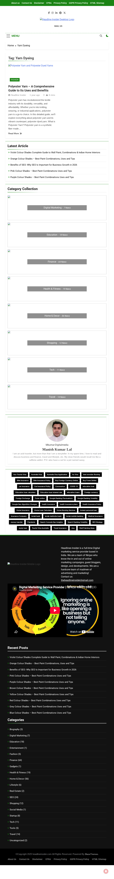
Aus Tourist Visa (19, 475)
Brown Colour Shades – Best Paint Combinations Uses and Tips (41, 688)
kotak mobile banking (74, 516)
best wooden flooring (91, 475)
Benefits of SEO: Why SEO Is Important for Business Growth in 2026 (43, 165)
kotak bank (35, 516)
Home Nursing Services (66, 510)
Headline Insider (18, 95)
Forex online (40, 498)
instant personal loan (88, 510)
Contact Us (27, 3)
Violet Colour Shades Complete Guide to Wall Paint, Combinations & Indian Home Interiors (55, 152)
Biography (14, 729)
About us (15, 3)
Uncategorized (17, 840)
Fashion (15, 80)
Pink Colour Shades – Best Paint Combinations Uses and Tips (41, 171)
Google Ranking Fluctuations (61, 498)
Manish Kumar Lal (57, 449)
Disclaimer (39, 3)
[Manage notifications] (106, 871)
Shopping (14, 803)
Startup (13, 815)
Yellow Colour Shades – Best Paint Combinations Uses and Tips (41, 694)
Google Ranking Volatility (87, 498)
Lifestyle (14, 785)
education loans (73, 492)
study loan (23, 528)
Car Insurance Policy (42, 486)
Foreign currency (91, 492)
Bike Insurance (22, 480)
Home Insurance (22, 510)
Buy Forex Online (89, 480)
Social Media (16, 809)
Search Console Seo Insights (51, 522)
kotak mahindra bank (53, 516)
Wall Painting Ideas (87, 528)
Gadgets (14, 766)
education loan (88, 486)
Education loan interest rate (51, 492)
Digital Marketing (18, 735)
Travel (13, 834)
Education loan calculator (25, 492)
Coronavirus (60, 486)
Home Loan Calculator (43, 510)
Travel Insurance (60, 528)
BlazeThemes (91, 854)
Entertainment (17, 748)
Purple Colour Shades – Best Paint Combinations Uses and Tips (42, 177)
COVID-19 (74, 486)
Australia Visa (36, 475)
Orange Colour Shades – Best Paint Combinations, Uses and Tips (42, 158)
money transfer (17, 522)
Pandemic (31, 522)
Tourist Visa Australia (40, 528)
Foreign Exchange (23, 498)
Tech (12, 822)
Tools (12, 828)
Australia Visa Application (57, 475)
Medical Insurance (95, 516)
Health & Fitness (18, 772)
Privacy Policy (60, 3)
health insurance (48, 504)
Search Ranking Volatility (77, 522)
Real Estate (15, 791)
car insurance (24, 486)
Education (15, 741)
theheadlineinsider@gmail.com (77, 580)
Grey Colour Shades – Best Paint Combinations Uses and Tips (40, 706)
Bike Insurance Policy (41, 480)
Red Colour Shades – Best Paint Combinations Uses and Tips (40, 700)
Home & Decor (17, 778)
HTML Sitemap (97, 3)
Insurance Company (19, 516)
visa (73, 528)
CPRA (49, 3)
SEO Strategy (97, 522)
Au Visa (75, 475)
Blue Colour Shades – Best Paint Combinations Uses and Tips (40, 712)
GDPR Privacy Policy (78, 3)
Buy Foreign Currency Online (66, 480)
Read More (13, 133)
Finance (13, 760)
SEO (12, 797)
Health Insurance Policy (92, 504)
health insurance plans (69, 504)
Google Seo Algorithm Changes (24, 504)
